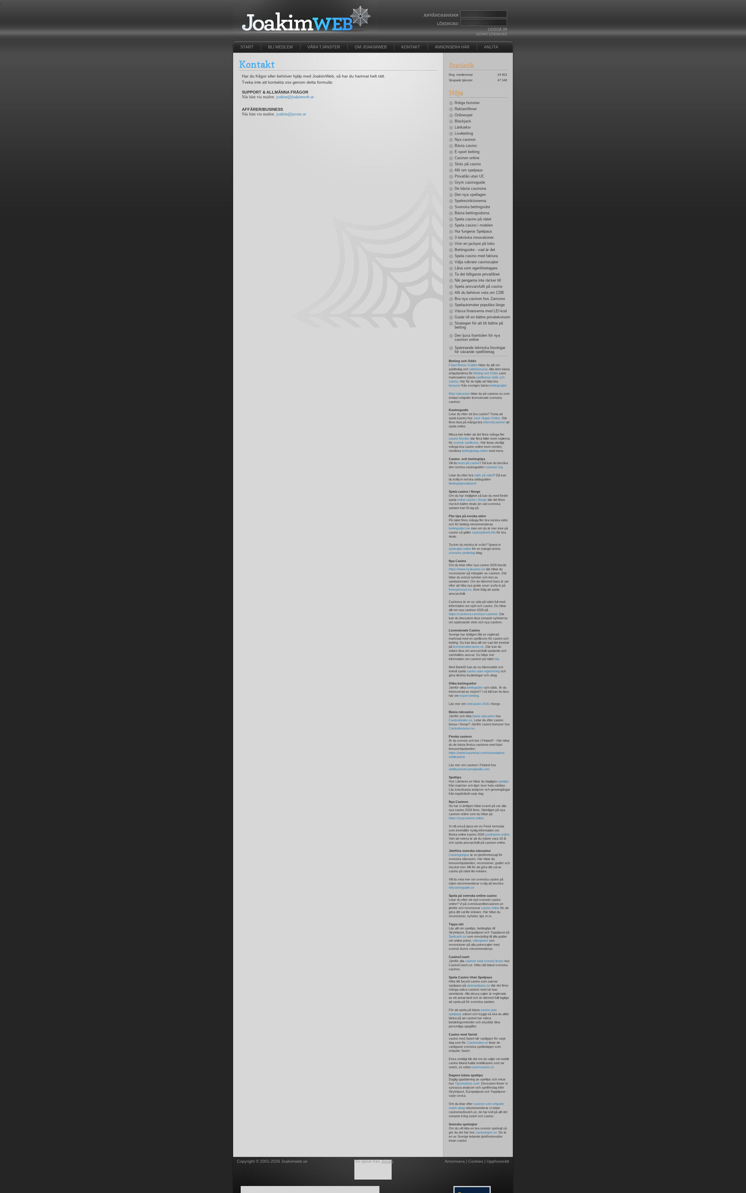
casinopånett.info (484, 532)
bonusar (454, 385)
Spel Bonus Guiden (464, 365)
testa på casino (468, 463)
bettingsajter (498, 385)
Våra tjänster (323, 47)
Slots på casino (468, 164)
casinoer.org (494, 467)
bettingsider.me (459, 528)
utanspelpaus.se (478, 985)
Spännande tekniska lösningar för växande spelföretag (480, 350)
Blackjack (463, 121)
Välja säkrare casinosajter (476, 262)
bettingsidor (475, 687)
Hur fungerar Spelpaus (473, 231)
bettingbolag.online (475, 450)
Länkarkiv (463, 127)
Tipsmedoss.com (467, 1083)
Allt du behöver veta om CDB (479, 293)
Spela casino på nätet (473, 219)
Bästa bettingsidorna (472, 213)
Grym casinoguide (470, 182)
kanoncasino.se (482, 1067)
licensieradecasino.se (468, 646)
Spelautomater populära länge (480, 305)
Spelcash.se (457, 936)
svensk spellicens (466, 442)
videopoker (480, 940)
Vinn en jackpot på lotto (475, 244)
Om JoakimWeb (371, 47)
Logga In (496, 29)
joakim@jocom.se (291, 114)
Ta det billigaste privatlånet (477, 274)
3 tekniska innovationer (474, 238)
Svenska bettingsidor (472, 207)
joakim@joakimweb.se (295, 97)
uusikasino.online (497, 834)
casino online (490, 908)
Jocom (387, 1161)
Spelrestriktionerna (470, 201)
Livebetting (464, 133)
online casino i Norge (472, 499)
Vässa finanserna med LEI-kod (481, 311)
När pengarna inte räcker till (478, 280)
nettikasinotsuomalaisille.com (469, 769)
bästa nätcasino (483, 716)
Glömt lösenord (491, 34)
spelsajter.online (460, 548)
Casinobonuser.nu (461, 728)
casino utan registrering (483, 671)
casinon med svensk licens (484, 961)
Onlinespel (463, 115)
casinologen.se (486, 1132)
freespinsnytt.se (460, 589)
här (497, 659)
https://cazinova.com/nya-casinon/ (473, 614)
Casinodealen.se (460, 720)
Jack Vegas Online (487, 418)
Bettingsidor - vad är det (475, 250)
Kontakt (410, 47)
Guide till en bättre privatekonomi (481, 317)
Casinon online (467, 158)
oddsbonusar (478, 369)
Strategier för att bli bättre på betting (479, 325)
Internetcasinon (494, 422)
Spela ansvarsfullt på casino (478, 287)
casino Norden (459, 438)
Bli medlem (280, 47)
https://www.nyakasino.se (467, 569)
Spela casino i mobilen (474, 225)
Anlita (491, 47)
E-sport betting (467, 152)
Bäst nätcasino (459, 393)
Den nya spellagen (470, 195)
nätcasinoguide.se (461, 887)
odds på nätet (483, 475)
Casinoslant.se (477, 1042)
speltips (503, 781)
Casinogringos (459, 855)
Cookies (475, 1161)
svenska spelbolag (462, 553)
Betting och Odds (486, 373)
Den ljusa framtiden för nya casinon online (477, 338)
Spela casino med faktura (476, 256)
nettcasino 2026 (478, 704)
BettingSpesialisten (462, 483)
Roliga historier (467, 103)
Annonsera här (452, 47)
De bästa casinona (470, 189)
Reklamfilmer (466, 109)
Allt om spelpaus (469, 170)
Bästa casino (466, 146)
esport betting (469, 695)
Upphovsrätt (498, 1161)
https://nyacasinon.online (466, 818)
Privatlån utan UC (469, 176)
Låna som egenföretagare (476, 268)
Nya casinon (465, 140)
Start (247, 47)
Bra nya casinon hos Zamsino (480, 299)
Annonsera (455, 1161)
